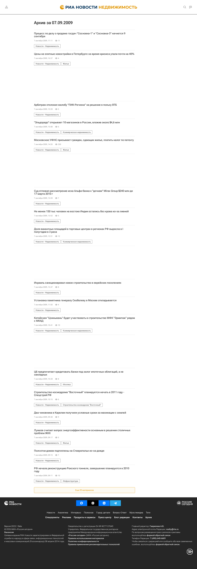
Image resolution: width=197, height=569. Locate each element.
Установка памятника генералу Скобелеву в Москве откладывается (75, 300)
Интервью (76, 512)
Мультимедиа (136, 512)
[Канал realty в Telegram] (115, 503)
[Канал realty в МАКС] (81, 503)
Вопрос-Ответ (120, 512)
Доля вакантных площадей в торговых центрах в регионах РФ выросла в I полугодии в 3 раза (78, 230)
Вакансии (9, 532)
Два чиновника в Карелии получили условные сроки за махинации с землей (80, 412)
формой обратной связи (158, 535)
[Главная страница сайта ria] (77, 7)
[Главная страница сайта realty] (98, 7)
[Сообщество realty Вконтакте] (104, 503)
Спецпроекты (52, 517)
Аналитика (63, 512)
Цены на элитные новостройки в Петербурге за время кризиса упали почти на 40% (84, 53)
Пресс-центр (104, 517)
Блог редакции (122, 517)
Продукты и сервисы (84, 517)
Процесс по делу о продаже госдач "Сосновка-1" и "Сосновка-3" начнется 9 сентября (79, 35)
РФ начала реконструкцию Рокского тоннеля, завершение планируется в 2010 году (81, 470)
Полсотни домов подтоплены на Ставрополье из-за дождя (69, 450)
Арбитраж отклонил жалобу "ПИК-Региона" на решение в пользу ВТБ (75, 104)
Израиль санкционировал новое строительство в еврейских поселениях (77, 282)
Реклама (66, 517)
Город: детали (103, 512)
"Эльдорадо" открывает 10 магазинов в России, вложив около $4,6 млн (77, 122)
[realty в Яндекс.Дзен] (92, 503)
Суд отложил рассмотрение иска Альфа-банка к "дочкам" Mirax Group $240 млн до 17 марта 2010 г (83, 192)
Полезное (88, 512)
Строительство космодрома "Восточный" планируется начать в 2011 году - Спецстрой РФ (79, 394)
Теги (148, 512)
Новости (51, 512)
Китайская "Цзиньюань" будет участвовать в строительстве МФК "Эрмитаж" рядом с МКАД (84, 319)
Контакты (137, 517)
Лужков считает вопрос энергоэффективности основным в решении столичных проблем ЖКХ (82, 432)
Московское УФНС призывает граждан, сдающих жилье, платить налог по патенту (84, 140)
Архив (148, 517)
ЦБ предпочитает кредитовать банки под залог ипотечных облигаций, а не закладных (78, 373)
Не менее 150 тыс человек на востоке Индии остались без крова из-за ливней (81, 211)
